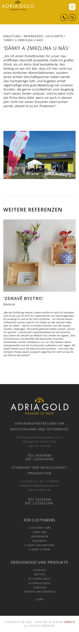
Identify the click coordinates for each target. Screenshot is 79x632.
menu (72, 6)
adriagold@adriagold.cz (39, 485)
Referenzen (33, 36)
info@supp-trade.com (39, 441)
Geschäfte (54, 36)
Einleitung (12, 36)
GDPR (39, 599)
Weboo (69, 622)
